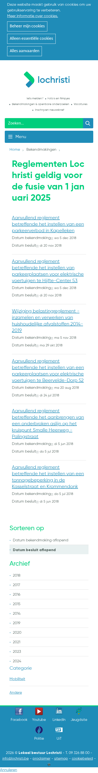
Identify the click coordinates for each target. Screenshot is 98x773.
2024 (17, 661)
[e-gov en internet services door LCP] (49, 764)
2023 (17, 652)
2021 (16, 642)
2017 (16, 585)
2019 (16, 623)
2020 (17, 633)
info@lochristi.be (15, 758)
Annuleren (8, 770)
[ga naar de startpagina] (49, 78)
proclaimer (41, 758)
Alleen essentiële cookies (31, 38)
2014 (16, 614)
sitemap (61, 758)
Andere (16, 693)
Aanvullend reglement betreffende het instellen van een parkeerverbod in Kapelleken (48, 224)
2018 (16, 576)
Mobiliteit (17, 679)
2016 (16, 595)
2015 (16, 604)
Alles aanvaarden (24, 51)
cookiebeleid (82, 758)
